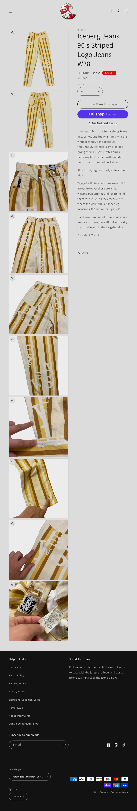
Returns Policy (17, 683)
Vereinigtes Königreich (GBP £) (28, 776)
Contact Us (15, 667)
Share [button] (85, 252)
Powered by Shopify (119, 792)
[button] (11, 11)
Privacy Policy (16, 691)
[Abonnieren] (64, 745)
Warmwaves (105, 792)
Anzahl (80, 84)
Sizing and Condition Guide (24, 699)
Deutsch (17, 796)
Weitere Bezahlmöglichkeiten (103, 122)
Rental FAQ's (16, 707)
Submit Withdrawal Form (23, 723)
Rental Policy (16, 675)
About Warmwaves (19, 715)
